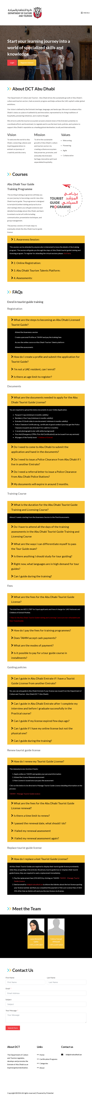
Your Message (11, 1010)
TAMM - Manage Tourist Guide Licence (25, 794)
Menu (86, 13)
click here (67, 253)
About (41, 1068)
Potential (49, 1093)
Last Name (51, 978)
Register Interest (27, 63)
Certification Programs (48, 1059)
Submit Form (13, 1028)
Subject (8, 999)
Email (8, 988)
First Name (10, 978)
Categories (43, 1063)
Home (41, 1055)
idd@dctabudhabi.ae (35, 884)
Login (12, 63)
